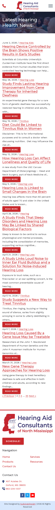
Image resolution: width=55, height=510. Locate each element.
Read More (11, 75)
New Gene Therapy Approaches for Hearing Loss (26, 368)
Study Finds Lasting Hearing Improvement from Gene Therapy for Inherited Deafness (25, 89)
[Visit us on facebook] (22, 495)
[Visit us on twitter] (27, 495)
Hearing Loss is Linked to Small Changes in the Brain (24, 190)
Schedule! (13, 441)
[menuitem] (13, 457)
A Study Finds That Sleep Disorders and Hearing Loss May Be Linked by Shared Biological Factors (24, 223)
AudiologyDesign (27, 504)
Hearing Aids (26, 42)
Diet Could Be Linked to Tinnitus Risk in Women (22, 126)
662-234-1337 (13, 488)
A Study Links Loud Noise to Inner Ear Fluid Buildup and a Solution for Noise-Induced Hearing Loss (26, 264)
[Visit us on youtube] (32, 495)
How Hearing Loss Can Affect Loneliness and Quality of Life (26, 160)
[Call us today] (4, 6)
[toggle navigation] (50, 6)
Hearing (24, 213)
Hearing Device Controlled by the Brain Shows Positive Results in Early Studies (26, 50)
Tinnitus (24, 121)
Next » (32, 395)
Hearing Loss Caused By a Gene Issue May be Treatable (26, 335)
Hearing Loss (27, 79)
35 (27, 395)
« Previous (8, 395)
